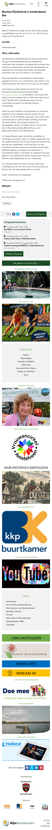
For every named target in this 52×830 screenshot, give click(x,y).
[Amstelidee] (45, 807)
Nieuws (26, 355)
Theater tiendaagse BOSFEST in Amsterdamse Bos (24, 245)
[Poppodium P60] (32, 807)
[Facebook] (13, 214)
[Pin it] (41, 767)
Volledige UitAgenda (13, 254)
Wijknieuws (26, 365)
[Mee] (7, 807)
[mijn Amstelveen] (14, 4)
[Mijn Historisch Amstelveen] (26, 485)
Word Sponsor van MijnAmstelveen (20, 608)
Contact (9, 614)
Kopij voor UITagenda (36, 214)
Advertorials (11, 601)
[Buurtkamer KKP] (20, 806)
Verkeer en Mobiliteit (26, 371)
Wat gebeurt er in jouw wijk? (25, 263)
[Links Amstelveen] (26, 638)
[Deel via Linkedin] (36, 767)
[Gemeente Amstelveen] (26, 788)
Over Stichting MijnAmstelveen (18, 605)
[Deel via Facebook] (27, 767)
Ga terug (6, 203)
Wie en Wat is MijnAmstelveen (18, 618)
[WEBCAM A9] (26, 673)
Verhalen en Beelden (26, 361)
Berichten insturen (13, 611)
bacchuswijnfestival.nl (11, 191)
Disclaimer (10, 624)
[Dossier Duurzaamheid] (26, 651)
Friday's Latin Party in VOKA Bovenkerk (20, 238)
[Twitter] (17, 214)
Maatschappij (26, 358)
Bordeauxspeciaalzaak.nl (12, 94)
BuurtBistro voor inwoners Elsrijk (17, 229)
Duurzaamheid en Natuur (26, 368)
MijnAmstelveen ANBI (15, 621)
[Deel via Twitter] (31, 767)
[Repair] (26, 664)
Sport (26, 375)
